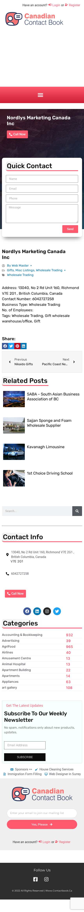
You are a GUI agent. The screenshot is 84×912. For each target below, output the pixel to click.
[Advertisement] (42, 59)
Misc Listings (24, 270)
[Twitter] (57, 611)
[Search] (77, 511)
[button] (40, 95)
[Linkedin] (37, 611)
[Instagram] (47, 611)
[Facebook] (27, 611)
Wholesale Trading (49, 270)
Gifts (10, 270)
